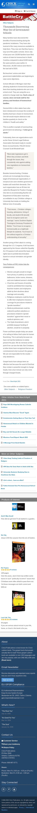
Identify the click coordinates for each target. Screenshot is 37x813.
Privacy (21, 807)
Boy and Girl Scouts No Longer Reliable (17, 432)
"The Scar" (5, 724)
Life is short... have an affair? (13, 480)
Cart (27, 11)
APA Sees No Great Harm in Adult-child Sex (18, 466)
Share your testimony (11, 744)
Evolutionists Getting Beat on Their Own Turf (19, 418)
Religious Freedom (25, 389)
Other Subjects (8, 23)
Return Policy (8, 747)
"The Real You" (7, 711)
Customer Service (10, 741)
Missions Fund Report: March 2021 (15, 437)
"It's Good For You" (8, 718)
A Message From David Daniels (14, 443)
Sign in (20, 11)
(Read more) (6, 660)
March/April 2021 (15, 381)
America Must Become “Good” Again (16, 412)
